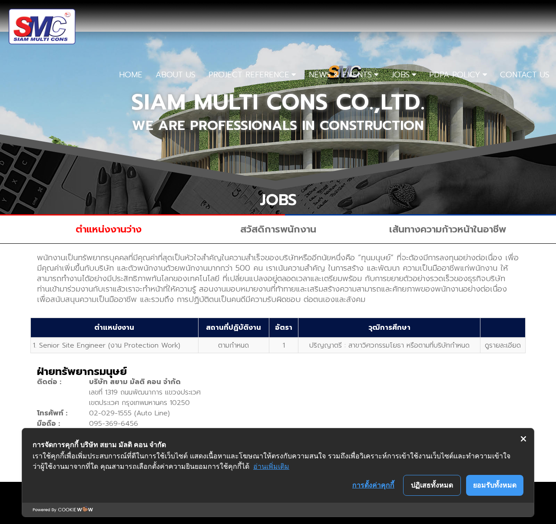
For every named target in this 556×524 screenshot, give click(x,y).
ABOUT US (175, 75)
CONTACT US (524, 75)
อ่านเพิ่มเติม (271, 466)
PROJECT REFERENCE (248, 75)
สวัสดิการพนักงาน (278, 229)
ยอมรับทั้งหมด (494, 485)
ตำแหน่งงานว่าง (109, 229)
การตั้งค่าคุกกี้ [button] (373, 485)
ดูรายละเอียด (503, 345)
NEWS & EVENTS (340, 75)
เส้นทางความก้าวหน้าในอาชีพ (447, 229)
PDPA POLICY (454, 75)
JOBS (400, 75)
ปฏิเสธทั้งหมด (432, 485)
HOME (130, 75)
